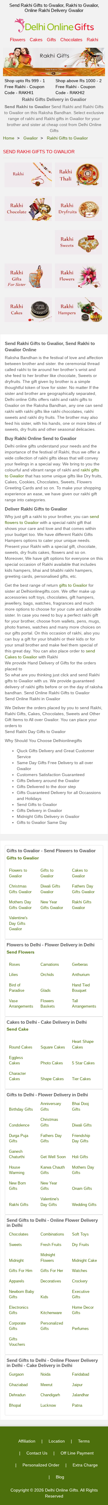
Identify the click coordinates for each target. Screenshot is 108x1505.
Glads (45, 990)
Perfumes (80, 1328)
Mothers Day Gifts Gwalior (20, 905)
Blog (60, 1477)
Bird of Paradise (16, 988)
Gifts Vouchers (17, 1342)
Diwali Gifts (82, 1125)
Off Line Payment (77, 1453)
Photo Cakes (51, 1063)
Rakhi (92, 39)
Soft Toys (80, 1234)
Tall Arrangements (84, 1004)
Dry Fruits (80, 1244)
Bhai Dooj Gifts (80, 1106)
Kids (44, 1297)
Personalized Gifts (51, 1326)
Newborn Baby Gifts (21, 1294)
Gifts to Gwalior (23, 858)
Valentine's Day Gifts (49, 1202)
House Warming (16, 1170)
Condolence (19, 1125)
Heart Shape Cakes (83, 1044)
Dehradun (17, 1395)
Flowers (18, 39)
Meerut (46, 1385)
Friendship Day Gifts (81, 1138)
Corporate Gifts (17, 1326)
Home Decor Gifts (83, 1310)
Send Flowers (20, 952)
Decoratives (50, 1281)
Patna (77, 1405)
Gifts (51, 39)
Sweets (15, 1244)
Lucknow (48, 1405)
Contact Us (36, 1453)
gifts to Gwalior (73, 585)
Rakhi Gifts (18, 1204)
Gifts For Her (51, 1270)
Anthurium (81, 974)
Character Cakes (17, 1076)
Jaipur (77, 1385)
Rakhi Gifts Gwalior (82, 905)
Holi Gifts (80, 1157)
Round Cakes (20, 1047)
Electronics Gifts (18, 1310)
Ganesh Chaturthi (17, 1154)
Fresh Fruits (51, 1244)
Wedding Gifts (84, 1204)
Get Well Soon (53, 1157)
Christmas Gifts (49, 1122)
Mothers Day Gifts (83, 1170)
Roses (14, 964)
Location (57, 1441)
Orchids (47, 974)
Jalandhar (80, 1395)
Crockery (80, 1281)
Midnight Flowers (47, 1258)
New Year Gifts (48, 1186)
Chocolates (71, 39)
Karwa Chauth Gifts (52, 1170)
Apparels (16, 1281)
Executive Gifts (80, 1294)
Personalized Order (40, 1465)
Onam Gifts (82, 1188)
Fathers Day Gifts (51, 1138)
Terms (84, 1441)
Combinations (52, 1234)
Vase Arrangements (21, 1004)
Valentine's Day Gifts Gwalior (18, 923)
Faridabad (80, 1374)
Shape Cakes (52, 1079)
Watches (79, 1270)
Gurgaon (16, 1374)
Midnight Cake (84, 1260)
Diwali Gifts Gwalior (50, 889)
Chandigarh (50, 1395)
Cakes (36, 39)
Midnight (16, 1260)
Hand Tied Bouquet (81, 988)
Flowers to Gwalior (18, 873)
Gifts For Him (20, 1270)
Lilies (13, 974)
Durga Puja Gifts (18, 1138)
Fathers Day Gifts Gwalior (83, 889)
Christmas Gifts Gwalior (20, 889)
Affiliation (26, 1441)
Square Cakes (52, 1047)
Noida (45, 1374)
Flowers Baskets (47, 1004)
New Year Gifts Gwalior (51, 905)
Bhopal (15, 1405)
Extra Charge (85, 1465)
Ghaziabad (18, 1385)
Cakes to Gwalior (80, 873)
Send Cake (17, 1029)
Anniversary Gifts (50, 1106)
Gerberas (80, 964)
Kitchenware (51, 1313)
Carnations (49, 964)
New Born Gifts (17, 1186)
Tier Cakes (81, 1079)
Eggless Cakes (16, 1060)
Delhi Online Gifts (61, 1490)
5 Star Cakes (83, 1063)
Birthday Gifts (21, 1109)
